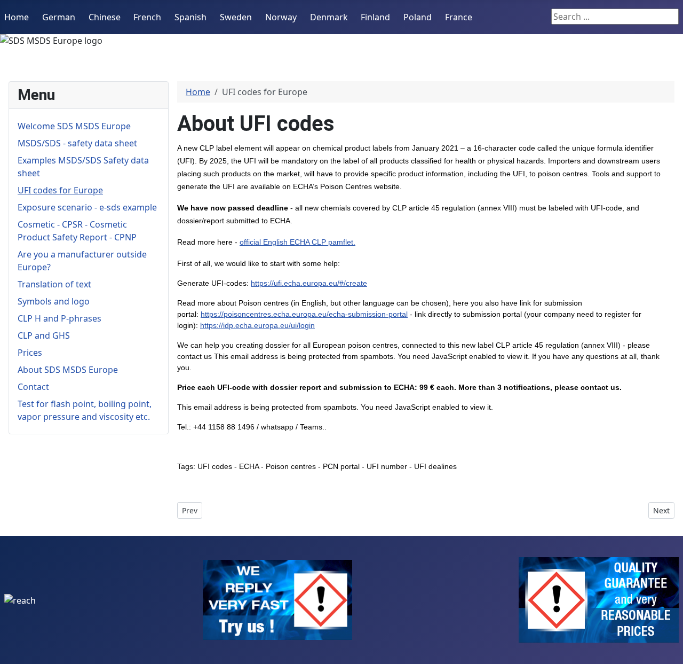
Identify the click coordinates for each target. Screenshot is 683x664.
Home (16, 17)
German (58, 17)
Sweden (236, 17)
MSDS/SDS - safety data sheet (77, 143)
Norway (281, 17)
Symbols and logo (54, 301)
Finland (375, 17)
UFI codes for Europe (60, 190)
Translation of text (54, 284)
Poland (417, 17)
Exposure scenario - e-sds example (87, 207)
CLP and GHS (44, 335)
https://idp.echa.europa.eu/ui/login (257, 325)
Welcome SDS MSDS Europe (74, 126)
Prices (30, 352)
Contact (33, 387)
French (147, 17)
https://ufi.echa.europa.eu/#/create (309, 283)
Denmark (329, 17)
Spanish (190, 17)
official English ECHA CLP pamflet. (297, 242)
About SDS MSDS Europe (68, 370)
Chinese (105, 17)
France (458, 17)
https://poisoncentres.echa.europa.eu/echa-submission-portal (304, 314)
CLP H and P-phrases (59, 318)
